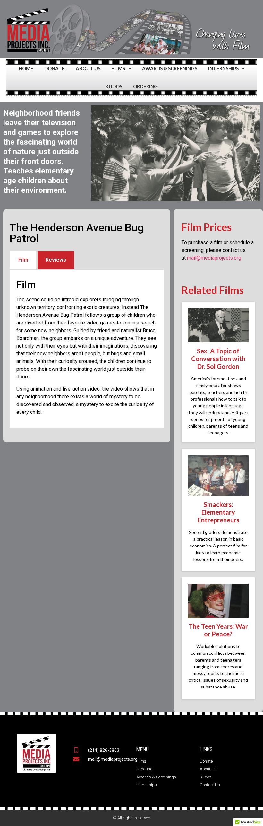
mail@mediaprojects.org (214, 258)
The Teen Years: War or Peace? (218, 630)
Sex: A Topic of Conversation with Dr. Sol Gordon (218, 358)
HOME (26, 68)
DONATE (54, 68)
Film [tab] (23, 260)
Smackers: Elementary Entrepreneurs (218, 512)
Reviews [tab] (56, 260)
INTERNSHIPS (223, 68)
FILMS (118, 68)
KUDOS (114, 86)
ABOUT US (88, 68)
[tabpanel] (87, 349)
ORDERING (145, 86)
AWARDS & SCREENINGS (169, 68)
